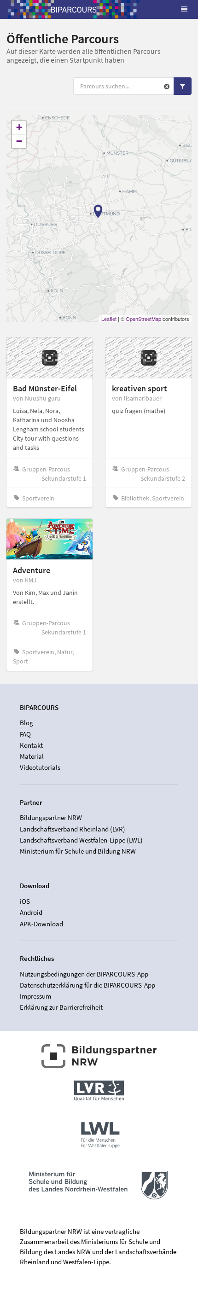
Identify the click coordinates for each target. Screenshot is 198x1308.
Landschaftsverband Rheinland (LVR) (72, 829)
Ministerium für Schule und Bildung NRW (78, 851)
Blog (26, 723)
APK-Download (41, 923)
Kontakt (31, 745)
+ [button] (19, 127)
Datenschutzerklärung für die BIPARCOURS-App (87, 985)
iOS (25, 901)
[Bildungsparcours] (73, 9)
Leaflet (108, 318)
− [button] (19, 141)
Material (32, 756)
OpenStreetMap (143, 318)
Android (31, 912)
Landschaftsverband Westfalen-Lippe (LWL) (81, 840)
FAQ (25, 734)
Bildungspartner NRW (51, 818)
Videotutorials (40, 767)
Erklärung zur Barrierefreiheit (61, 1007)
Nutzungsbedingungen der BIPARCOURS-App (84, 974)
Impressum (35, 996)
